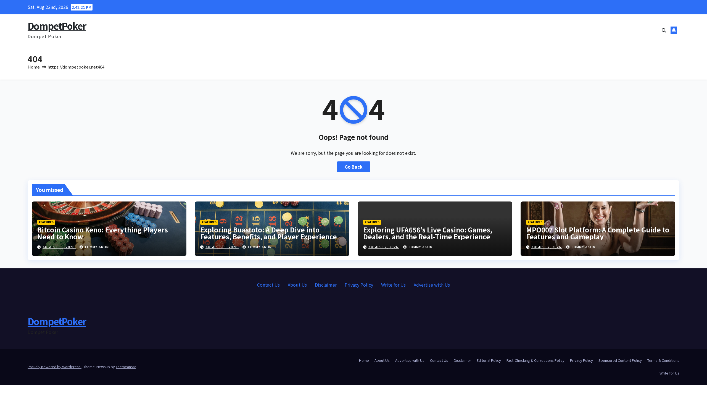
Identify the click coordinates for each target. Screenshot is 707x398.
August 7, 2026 (383, 246)
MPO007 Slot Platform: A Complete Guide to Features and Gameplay (597, 233)
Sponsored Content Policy (620, 360)
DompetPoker (57, 26)
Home (34, 67)
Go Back (354, 166)
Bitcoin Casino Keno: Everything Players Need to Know (102, 233)
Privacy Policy (359, 284)
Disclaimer (326, 284)
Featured (46, 222)
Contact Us (268, 284)
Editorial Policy (489, 360)
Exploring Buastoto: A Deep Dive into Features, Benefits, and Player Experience (268, 233)
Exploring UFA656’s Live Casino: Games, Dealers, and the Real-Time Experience (427, 233)
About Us (297, 284)
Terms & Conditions (663, 360)
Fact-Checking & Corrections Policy (535, 360)
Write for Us (393, 284)
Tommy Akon (96, 246)
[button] (664, 30)
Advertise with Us (432, 284)
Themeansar (126, 366)
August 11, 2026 (59, 246)
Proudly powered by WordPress (54, 366)
